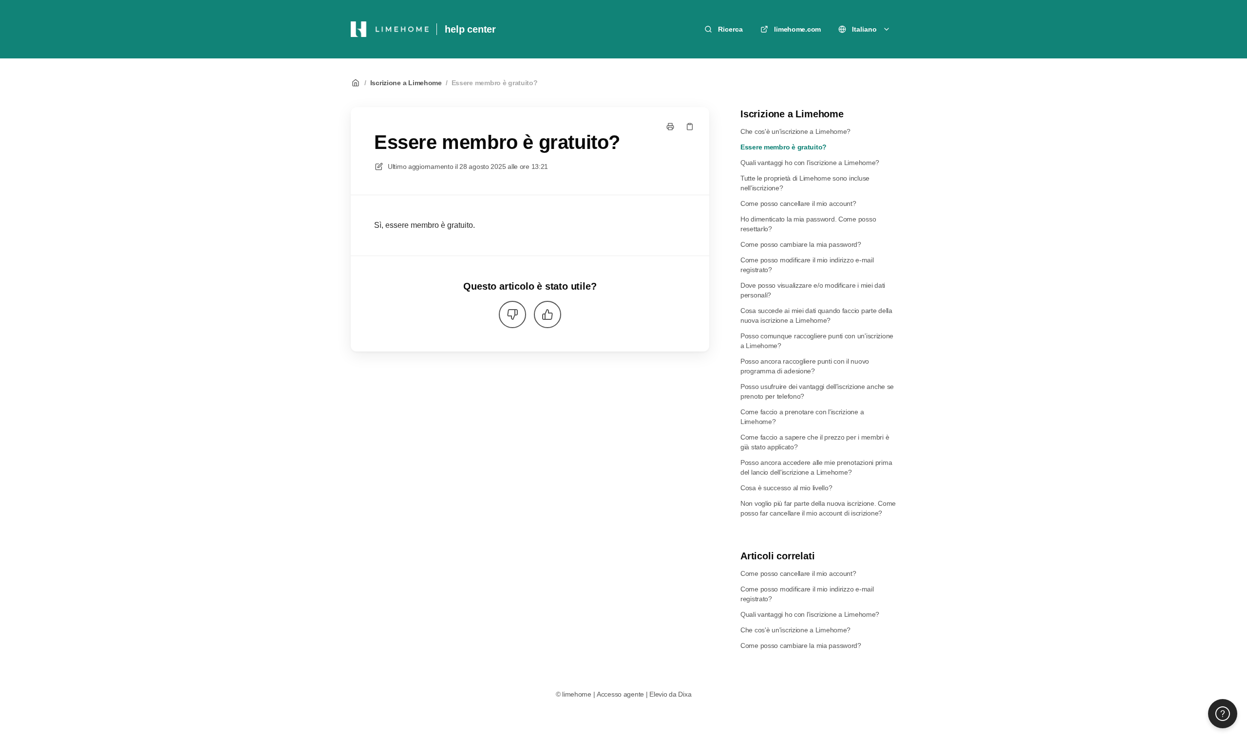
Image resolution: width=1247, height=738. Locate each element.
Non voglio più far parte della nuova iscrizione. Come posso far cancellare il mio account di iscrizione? (818, 508)
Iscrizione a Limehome (406, 83)
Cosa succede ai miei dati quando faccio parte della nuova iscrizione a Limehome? (816, 315)
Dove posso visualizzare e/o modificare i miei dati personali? (812, 290)
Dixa (684, 694)
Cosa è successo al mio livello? (786, 488)
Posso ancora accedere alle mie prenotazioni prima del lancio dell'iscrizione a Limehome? (816, 467)
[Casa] (390, 29)
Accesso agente (620, 694)
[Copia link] (690, 126)
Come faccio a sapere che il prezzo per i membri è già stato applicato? (814, 442)
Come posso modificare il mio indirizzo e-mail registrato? (806, 265)
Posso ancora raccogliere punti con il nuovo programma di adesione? (804, 366)
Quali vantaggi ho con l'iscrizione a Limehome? (809, 162)
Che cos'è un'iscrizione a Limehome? (795, 131)
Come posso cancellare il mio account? (798, 203)
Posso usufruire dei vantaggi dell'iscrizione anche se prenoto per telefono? (817, 391)
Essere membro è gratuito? (495, 83)
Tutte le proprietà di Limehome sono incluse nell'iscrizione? (804, 183)
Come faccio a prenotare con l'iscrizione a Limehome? (802, 416)
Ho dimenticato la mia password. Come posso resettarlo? (808, 224)
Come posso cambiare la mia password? (800, 244)
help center (470, 29)
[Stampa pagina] (670, 126)
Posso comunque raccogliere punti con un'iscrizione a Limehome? (816, 341)
